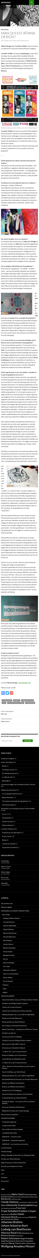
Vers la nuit (4, 877)
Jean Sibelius (15, 1219)
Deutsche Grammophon (20, 1204)
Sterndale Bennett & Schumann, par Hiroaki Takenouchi (20, 1079)
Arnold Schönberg (21, 1197)
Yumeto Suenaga (6, 1151)
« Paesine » (5, 985)
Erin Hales (6, 966)
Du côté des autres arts (9, 773)
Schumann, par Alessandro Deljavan (13, 1048)
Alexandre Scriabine (6, 1194)
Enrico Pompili (8, 981)
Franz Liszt (21, 1208)
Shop (2, 1170)
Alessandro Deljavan (9, 970)
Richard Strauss (8, 1235)
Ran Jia (5, 959)
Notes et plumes (7, 825)
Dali (4, 702)
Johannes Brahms (12, 1222)
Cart (2, 1174)
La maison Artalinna (7, 829)
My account (5, 1181)
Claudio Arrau (30, 1202)
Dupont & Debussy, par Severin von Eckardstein (17, 1094)
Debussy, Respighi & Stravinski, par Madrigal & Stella (18, 1155)
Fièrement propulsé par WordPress (10, 1255)
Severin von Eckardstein (11, 974)
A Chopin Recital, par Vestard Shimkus (14, 1098)
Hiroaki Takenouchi (9, 937)
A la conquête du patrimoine (11, 794)
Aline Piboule (7, 940)
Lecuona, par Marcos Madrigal (12, 1037)
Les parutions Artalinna (9, 847)
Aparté (14, 1197)
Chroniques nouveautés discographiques (15, 801)
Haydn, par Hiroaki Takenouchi (12, 1018)
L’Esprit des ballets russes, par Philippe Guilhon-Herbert (20, 1000)
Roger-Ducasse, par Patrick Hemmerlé (13, 1162)
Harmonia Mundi (9, 1217)
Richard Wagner (19, 1235)
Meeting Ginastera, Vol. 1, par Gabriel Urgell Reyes (18, 1014)
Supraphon (29, 1241)
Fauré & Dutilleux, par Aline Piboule (13, 1072)
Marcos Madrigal (8, 963)
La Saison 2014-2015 (8, 1125)
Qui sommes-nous (7, 903)
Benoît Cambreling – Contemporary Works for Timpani (20, 1029)
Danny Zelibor (7, 977)
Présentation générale (9, 1122)
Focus (4, 814)
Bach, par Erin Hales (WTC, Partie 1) (13, 1044)
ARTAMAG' (6, 2)
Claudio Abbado (23, 1202)
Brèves (4, 766)
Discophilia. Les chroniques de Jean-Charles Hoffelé (18, 808)
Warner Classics (15, 1243)
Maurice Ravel (9, 1232)
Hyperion (32, 1217)
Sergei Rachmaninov (8, 1241)
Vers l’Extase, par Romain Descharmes (14, 1025)
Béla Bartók (6, 1199)
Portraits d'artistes (8, 805)
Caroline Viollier (27, 700)
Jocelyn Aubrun (8, 944)
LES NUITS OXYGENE (8, 1118)
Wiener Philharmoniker (29, 1243)
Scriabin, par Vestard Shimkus (10, 1159)
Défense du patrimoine (8, 790)
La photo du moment (8, 844)
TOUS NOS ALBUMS (7, 996)
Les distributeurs (6, 1148)
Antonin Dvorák (7, 1197)
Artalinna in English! (7, 758)
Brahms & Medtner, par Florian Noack (14, 1055)
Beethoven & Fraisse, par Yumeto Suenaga (15, 1111)
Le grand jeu (5, 861)
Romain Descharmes (9, 933)
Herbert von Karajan (23, 1217)
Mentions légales (6, 907)
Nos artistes (6, 914)
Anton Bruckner (31, 1194)
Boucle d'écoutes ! (8, 797)
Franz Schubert (10, 1210)
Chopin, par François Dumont (11, 1007)
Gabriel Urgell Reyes (9, 926)
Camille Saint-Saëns (16, 1199)
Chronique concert (8, 770)
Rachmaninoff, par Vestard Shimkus (13, 1022)
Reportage (5, 29)
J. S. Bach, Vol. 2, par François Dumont (14, 1063)
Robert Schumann (10, 1238)
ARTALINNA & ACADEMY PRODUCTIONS (15, 911)
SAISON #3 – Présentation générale (13, 1140)
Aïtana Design (7, 700)
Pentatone (26, 1233)
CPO (35, 1202)
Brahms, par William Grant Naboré (13, 1087)
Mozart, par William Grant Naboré (13, 1083)
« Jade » (4, 988)
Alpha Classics (18, 1194)
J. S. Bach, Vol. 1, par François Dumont (14, 1051)
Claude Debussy (9, 1201)
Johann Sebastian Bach (14, 1225)
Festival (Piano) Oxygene (15, 702)
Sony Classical (21, 1241)
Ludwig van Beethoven (16, 1229)
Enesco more (6, 720)
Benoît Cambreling (9, 948)
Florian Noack (7, 951)
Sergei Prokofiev (26, 1238)
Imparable (4, 883)
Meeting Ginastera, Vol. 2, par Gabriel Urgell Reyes (18, 1075)
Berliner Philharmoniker (32, 1197)
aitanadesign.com (24, 683)
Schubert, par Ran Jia (9, 1033)
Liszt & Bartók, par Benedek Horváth (13, 1059)
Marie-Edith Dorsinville (21, 40)
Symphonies (4, 1243)
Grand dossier (6, 818)
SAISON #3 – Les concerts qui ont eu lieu (15, 1144)
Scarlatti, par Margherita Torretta (11, 1166)
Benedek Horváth (8, 955)
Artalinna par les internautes (11, 832)
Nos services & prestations (9, 1114)
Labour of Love (6, 866)
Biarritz (16, 700)
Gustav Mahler (17, 1214)
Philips (32, 1233)
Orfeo (19, 1233)
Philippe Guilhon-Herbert (11, 918)
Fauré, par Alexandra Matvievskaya (13, 1107)
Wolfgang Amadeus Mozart (18, 1246)
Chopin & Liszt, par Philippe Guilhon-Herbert (16, 1040)
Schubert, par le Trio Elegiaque (12, 1090)
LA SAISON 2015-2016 (9, 1133)
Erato (35, 1205)
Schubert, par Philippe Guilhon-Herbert (15, 1003)
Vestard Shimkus (8, 929)
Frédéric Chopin (27, 1211)
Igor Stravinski (5, 1219)
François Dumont (8, 922)
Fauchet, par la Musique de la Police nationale (17, 1011)
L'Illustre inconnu (7, 821)
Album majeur (5, 872)
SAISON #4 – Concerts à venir (11, 1137)
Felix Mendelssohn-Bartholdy (8, 1208)
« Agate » (5, 992)
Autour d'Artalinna (7, 762)
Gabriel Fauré (5, 1214)
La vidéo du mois (7, 777)
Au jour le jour (6, 836)
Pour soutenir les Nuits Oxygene (12, 1129)
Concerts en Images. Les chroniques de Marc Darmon (18, 784)
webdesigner (30, 702)
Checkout (4, 1177)
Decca (4, 1205)
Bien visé (7, 713)
